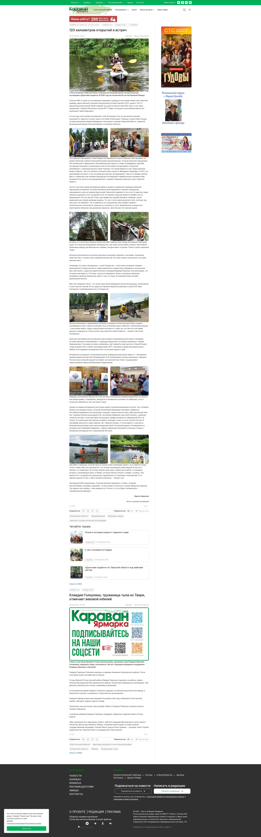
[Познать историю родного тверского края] (76, 537)
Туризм (133, 25)
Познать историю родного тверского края (106, 532)
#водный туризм (115, 516)
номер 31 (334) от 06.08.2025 (84, 25)
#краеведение (98, 516)
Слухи (148, 775)
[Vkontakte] (178, 2)
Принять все (26, 828)
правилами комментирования (125, 799)
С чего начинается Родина (98, 550)
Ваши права (134, 778)
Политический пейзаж (127, 775)
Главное (89, 560)
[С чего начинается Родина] (76, 555)
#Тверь (95, 749)
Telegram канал (143, 511)
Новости (107, 25)
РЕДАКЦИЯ (96, 812)
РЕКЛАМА (114, 812)
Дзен (132, 511)
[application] (79, 2)
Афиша (74, 790)
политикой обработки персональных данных (165, 797)
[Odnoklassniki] (182, 2)
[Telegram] (186, 2)
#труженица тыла (109, 749)
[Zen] (190, 2)
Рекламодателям (81, 786)
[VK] (110, 823)
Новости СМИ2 (75, 584)
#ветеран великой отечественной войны (112, 744)
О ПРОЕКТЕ (77, 812)
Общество (121, 25)
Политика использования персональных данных (24, 823)
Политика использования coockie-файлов (90, 819)
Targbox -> (168, 827)
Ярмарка (75, 783)
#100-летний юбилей (80, 744)
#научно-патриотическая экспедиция (88, 520)
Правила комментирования (83, 816)
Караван (75, 779)
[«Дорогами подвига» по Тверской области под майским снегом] (76, 572)
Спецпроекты (164, 775)
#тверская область (79, 516)
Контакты (76, 794)
